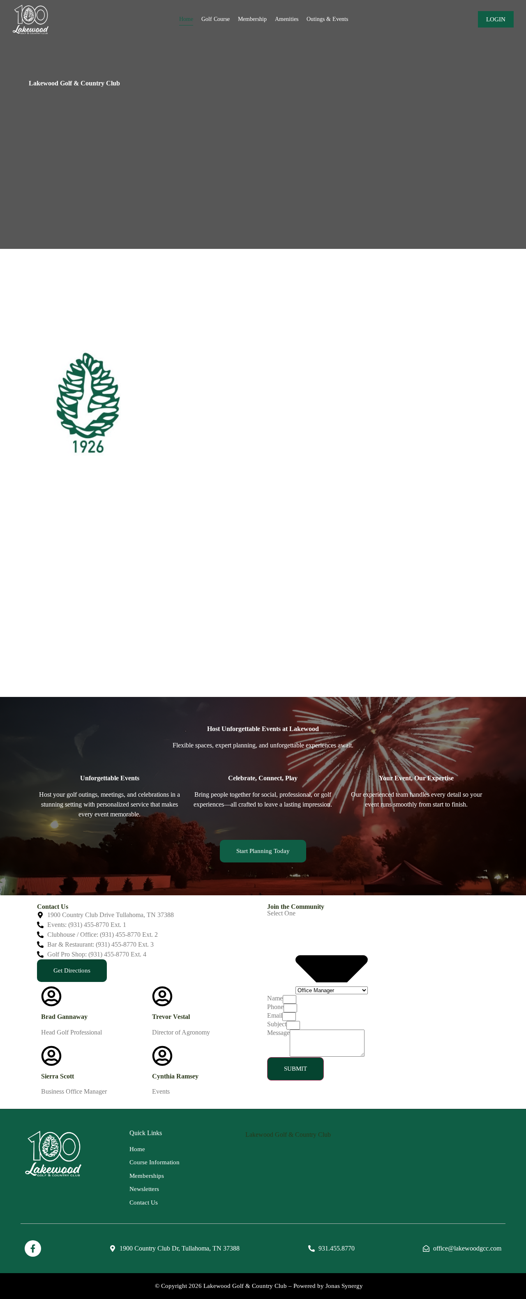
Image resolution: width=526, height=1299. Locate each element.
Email (274, 1015)
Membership (252, 19)
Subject (276, 1024)
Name (275, 998)
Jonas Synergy (344, 1286)
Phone (275, 1007)
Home (186, 19)
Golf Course (215, 19)
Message (278, 1033)
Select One (281, 913)
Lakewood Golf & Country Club (288, 1134)
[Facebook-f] (33, 1248)
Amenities (286, 19)
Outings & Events (327, 19)
